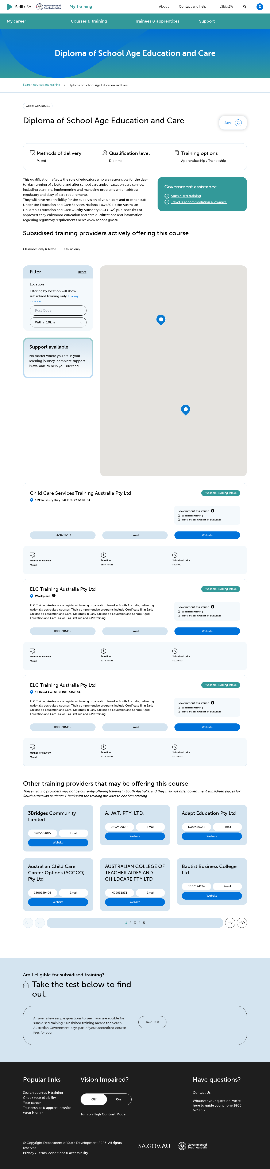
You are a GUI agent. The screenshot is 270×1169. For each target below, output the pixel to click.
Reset (82, 272)
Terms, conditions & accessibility (62, 1153)
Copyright (34, 1143)
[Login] (260, 6)
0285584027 (42, 833)
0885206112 (62, 631)
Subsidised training (186, 196)
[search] (244, 6)
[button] (161, 320)
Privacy (28, 1153)
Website (207, 535)
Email (135, 535)
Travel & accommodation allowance (199, 202)
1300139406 (42, 893)
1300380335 (196, 827)
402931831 (119, 893)
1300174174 (196, 886)
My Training (80, 6)
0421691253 (62, 535)
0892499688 (119, 827)
